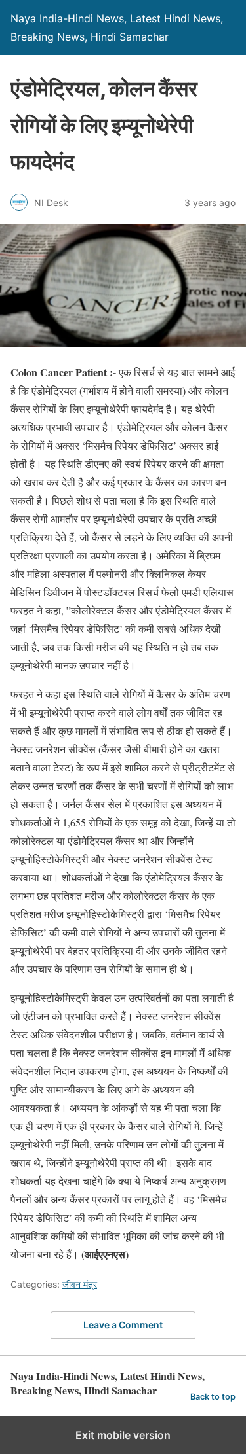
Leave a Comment (123, 1324)
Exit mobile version (123, 1435)
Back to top (213, 1397)
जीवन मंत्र (79, 1284)
